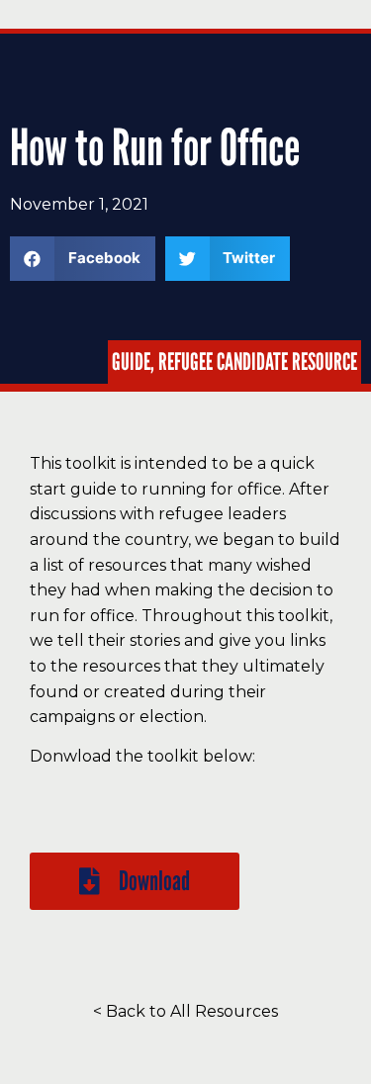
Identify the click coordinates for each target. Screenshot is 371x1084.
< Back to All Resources (185, 1011)
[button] (134, 881)
